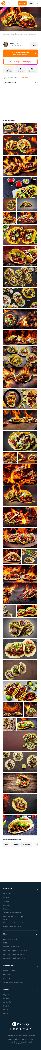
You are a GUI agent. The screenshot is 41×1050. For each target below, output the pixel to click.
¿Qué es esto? (24, 77)
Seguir (34, 45)
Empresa (6, 1000)
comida (16, 940)
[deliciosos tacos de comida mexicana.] (10, 127)
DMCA (5, 1038)
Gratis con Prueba (20, 53)
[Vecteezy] (3, 3)
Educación (7, 1004)
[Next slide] (32, 939)
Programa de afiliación (11, 1042)
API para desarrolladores (12, 1008)
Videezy (6, 997)
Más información (10, 81)
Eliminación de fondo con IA (13, 1018)
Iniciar (31, 3)
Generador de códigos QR (12, 1022)
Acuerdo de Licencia (10, 1034)
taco (6, 940)
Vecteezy (6, 993)
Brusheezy (7, 989)
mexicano (26, 940)
